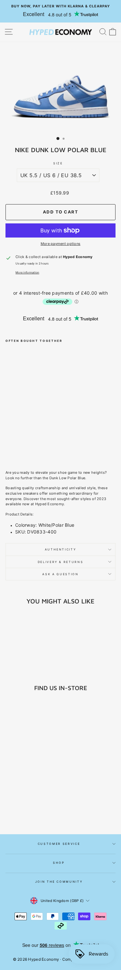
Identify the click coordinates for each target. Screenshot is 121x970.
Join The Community (59, 881)
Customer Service (59, 843)
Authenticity (60, 549)
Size (58, 163)
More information (27, 272)
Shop (59, 862)
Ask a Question (60, 574)
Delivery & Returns (61, 562)
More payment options (61, 243)
